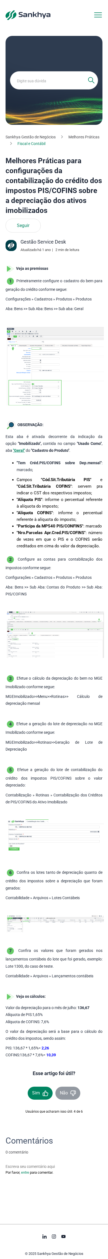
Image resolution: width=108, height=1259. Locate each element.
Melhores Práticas (83, 137)
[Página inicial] (28, 14)
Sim (36, 1093)
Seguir (23, 225)
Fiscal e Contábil (31, 143)
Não (64, 1093)
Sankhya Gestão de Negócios (31, 137)
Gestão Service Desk (43, 242)
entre (25, 1172)
